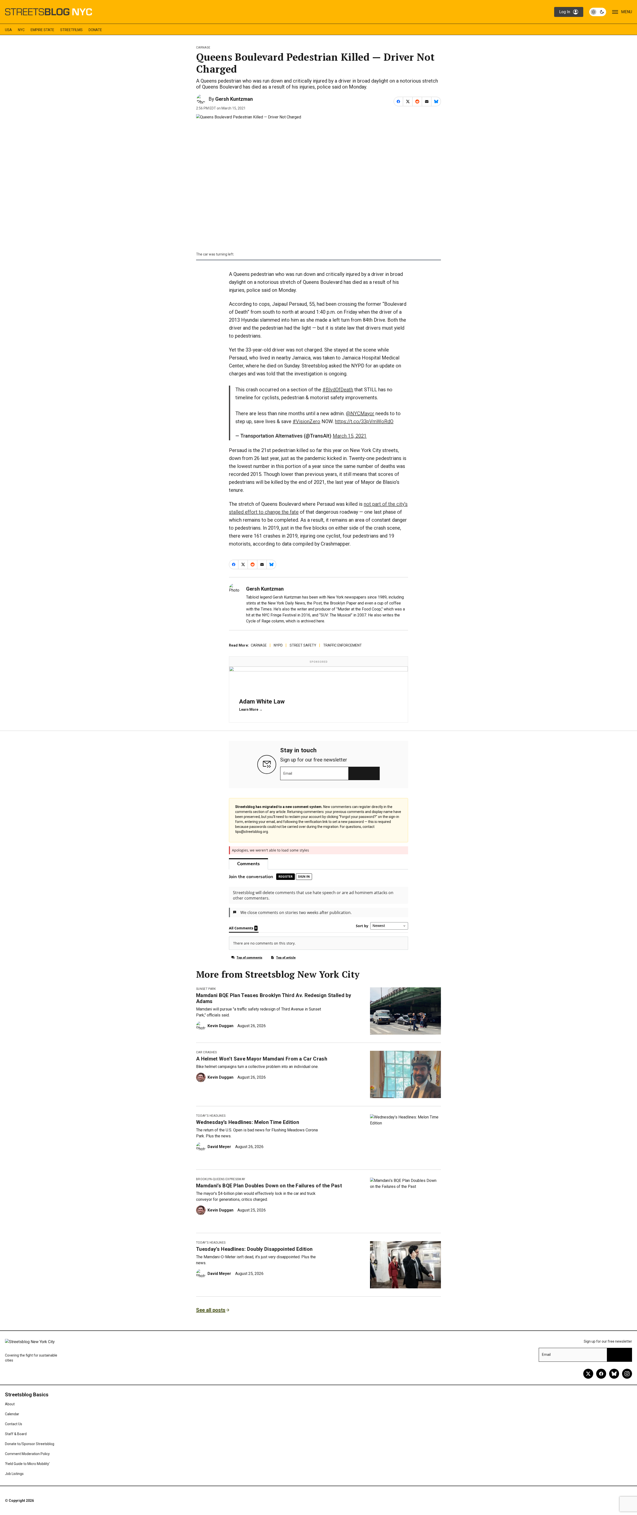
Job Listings (14, 1474)
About (10, 1404)
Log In (564, 11)
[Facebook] (601, 1374)
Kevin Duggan (220, 1025)
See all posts (210, 1310)
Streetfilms (71, 30)
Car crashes (206, 1052)
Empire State (42, 30)
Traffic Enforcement (342, 645)
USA (8, 30)
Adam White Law (262, 701)
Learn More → (251, 709)
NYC (21, 30)
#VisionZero (306, 421)
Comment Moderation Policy (27, 1454)
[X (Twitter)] (588, 1374)
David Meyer (219, 1146)
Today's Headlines (210, 1115)
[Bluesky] (614, 1374)
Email (287, 773)
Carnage (203, 47)
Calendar (12, 1414)
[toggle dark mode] (597, 12)
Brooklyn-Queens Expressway (220, 1179)
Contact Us (13, 1424)
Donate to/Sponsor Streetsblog (29, 1444)
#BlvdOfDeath (337, 390)
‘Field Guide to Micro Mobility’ (27, 1464)
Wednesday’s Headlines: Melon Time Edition (247, 1122)
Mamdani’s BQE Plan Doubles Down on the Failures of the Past (269, 1186)
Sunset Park (206, 988)
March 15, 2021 (350, 436)
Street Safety (303, 645)
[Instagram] (627, 1374)
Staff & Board (16, 1434)
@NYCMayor (360, 413)
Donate (95, 30)
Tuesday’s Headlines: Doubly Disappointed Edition (254, 1249)
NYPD (278, 645)
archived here (312, 621)
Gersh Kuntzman (234, 99)
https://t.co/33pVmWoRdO (364, 421)
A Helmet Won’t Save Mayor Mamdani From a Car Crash (261, 1059)
